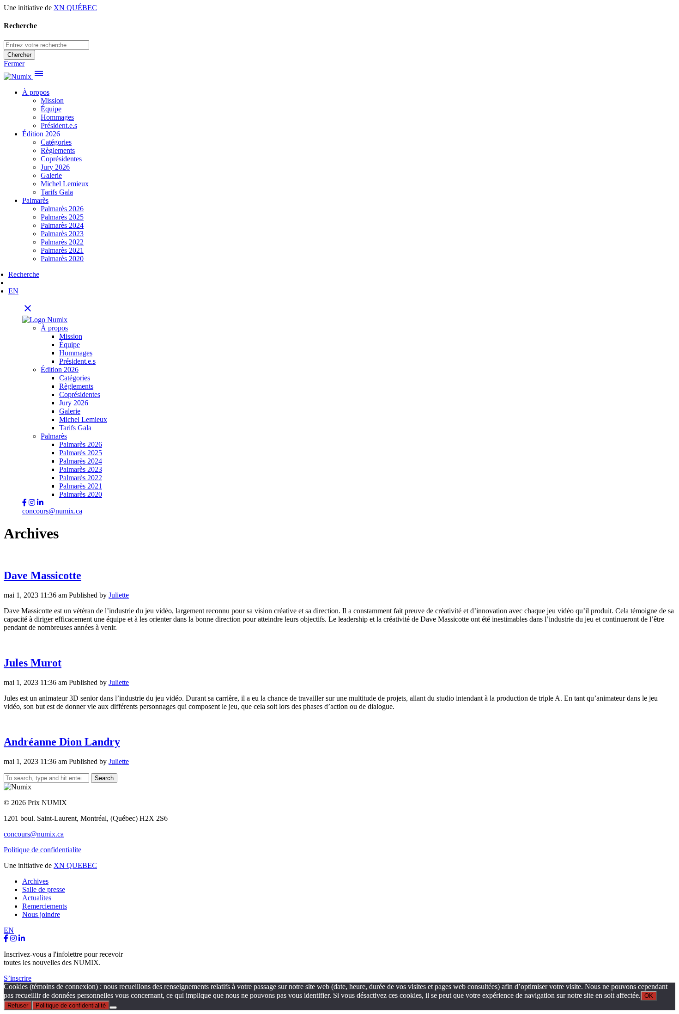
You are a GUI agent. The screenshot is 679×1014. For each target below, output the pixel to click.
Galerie (51, 175)
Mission (52, 100)
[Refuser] (113, 1007)
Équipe (51, 109)
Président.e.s (59, 125)
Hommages (57, 117)
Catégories (56, 142)
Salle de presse (43, 889)
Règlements (58, 150)
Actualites (36, 898)
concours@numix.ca (52, 511)
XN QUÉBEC (75, 8)
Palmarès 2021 (62, 250)
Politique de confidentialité (71, 1005)
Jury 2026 (55, 167)
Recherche (23, 274)
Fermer (14, 63)
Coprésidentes (61, 159)
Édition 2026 (41, 134)
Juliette (119, 595)
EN (13, 291)
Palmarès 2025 (62, 217)
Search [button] (104, 778)
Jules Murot (32, 663)
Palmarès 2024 (62, 225)
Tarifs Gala (57, 192)
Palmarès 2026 (62, 209)
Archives (35, 881)
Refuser (17, 1005)
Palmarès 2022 (62, 242)
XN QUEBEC (75, 865)
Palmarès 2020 (62, 259)
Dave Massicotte (42, 575)
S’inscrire (17, 978)
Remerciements (44, 906)
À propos (35, 92)
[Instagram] (13, 938)
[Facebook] (6, 938)
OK (648, 995)
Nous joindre (41, 914)
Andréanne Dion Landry (62, 742)
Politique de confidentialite (42, 850)
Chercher (19, 54)
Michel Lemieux (65, 184)
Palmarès (35, 200)
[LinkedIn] (21, 938)
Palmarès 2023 (62, 234)
